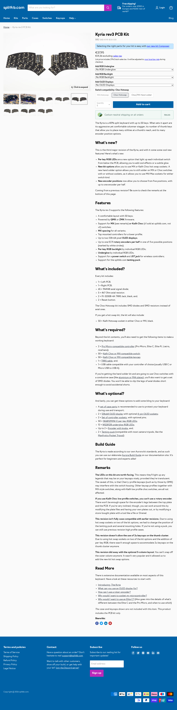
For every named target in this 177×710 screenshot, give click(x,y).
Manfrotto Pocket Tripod (110, 436)
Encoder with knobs (118, 428)
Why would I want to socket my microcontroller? (122, 596)
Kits (16, 18)
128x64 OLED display (112, 414)
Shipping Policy (10, 657)
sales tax (117, 56)
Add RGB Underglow (104, 67)
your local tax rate (151, 59)
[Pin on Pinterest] (110, 623)
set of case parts (108, 407)
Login (162, 8)
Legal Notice (9, 669)
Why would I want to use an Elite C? (116, 599)
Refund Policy (10, 661)
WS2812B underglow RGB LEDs (118, 425)
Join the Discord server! (67, 668)
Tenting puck (108, 432)
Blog (171, 18)
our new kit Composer (158, 46)
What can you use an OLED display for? (118, 589)
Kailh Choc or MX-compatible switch (121, 354)
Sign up (96, 673)
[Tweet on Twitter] (101, 623)
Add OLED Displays (104, 82)
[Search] (108, 8)
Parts (25, 18)
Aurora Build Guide (131, 455)
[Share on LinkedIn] (105, 623)
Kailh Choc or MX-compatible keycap (121, 357)
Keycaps (60, 18)
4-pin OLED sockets (147, 414)
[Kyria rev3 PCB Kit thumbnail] (11, 99)
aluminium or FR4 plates (131, 378)
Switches (47, 18)
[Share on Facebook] (97, 623)
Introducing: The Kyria (109, 585)
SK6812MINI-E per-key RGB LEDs (120, 421)
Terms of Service (11, 653)
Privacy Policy (10, 665)
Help (72, 18)
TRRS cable (107, 361)
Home (6, 18)
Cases (35, 18)
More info (167, 114)
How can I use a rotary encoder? (114, 592)
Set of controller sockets (114, 418)
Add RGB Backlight (104, 74)
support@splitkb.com (72, 656)
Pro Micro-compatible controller (118, 347)
